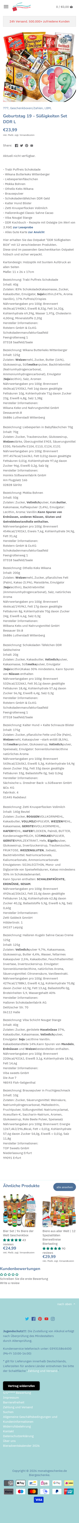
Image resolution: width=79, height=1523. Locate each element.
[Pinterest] (40, 1318)
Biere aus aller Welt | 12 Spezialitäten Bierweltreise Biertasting (59, 1237)
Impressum (11, 1397)
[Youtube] (46, 1318)
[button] (12, 1240)
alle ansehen (65, 1187)
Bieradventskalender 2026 (21, 1446)
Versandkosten (27, 135)
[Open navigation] (6, 7)
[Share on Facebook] (16, 145)
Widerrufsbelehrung (17, 1426)
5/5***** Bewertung (17, 1393)
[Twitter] (27, 1318)
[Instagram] (53, 1318)
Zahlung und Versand (43, 1371)
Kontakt (8, 1431)
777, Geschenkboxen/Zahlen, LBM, (27, 108)
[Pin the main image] (26, 145)
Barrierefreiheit (13, 1402)
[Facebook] (33, 1318)
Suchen (8, 1412)
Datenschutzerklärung (18, 1436)
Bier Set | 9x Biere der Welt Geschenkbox (18, 1233)
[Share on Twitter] (21, 145)
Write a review (10, 1283)
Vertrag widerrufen (21, 1386)
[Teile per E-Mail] (31, 145)
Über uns (9, 1441)
